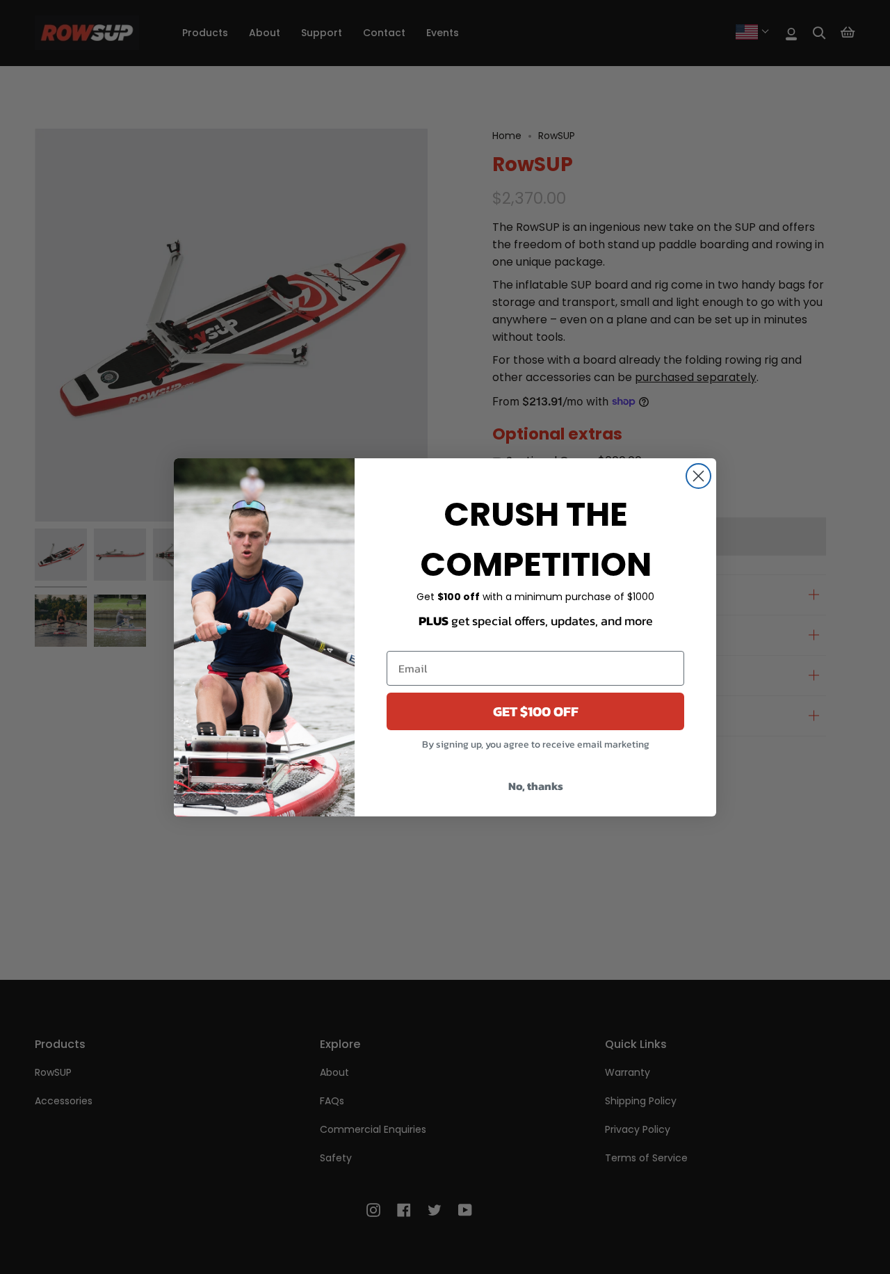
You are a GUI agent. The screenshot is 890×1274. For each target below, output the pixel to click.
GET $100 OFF (535, 711)
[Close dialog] (698, 476)
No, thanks (535, 785)
